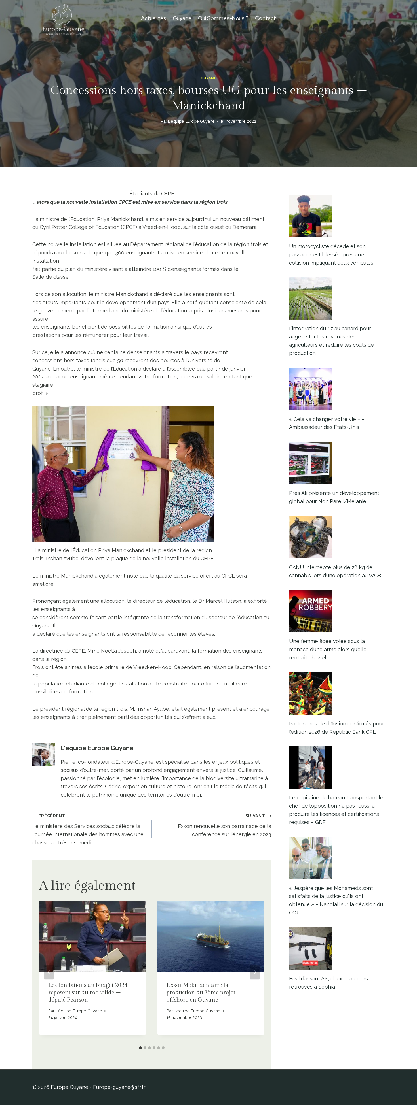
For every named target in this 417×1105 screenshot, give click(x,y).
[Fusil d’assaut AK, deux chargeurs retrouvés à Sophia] (337, 948)
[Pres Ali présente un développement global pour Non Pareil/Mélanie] (337, 463)
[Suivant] (255, 972)
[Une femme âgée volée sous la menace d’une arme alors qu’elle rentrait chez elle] (337, 611)
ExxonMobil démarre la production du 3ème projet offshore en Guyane (201, 992)
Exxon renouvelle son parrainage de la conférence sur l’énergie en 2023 (224, 825)
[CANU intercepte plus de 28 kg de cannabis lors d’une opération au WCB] (337, 537)
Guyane (182, 18)
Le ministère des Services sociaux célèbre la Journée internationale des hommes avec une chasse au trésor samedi (88, 829)
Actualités (153, 18)
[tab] (140, 1047)
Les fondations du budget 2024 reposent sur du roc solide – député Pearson (87, 992)
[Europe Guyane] (63, 18)
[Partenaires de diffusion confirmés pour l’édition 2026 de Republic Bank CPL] (337, 693)
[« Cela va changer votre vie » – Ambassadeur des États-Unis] (337, 389)
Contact (265, 18)
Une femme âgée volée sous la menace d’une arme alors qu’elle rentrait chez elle (328, 649)
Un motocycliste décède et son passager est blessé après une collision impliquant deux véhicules (331, 254)
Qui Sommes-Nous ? (223, 18)
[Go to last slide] (49, 972)
